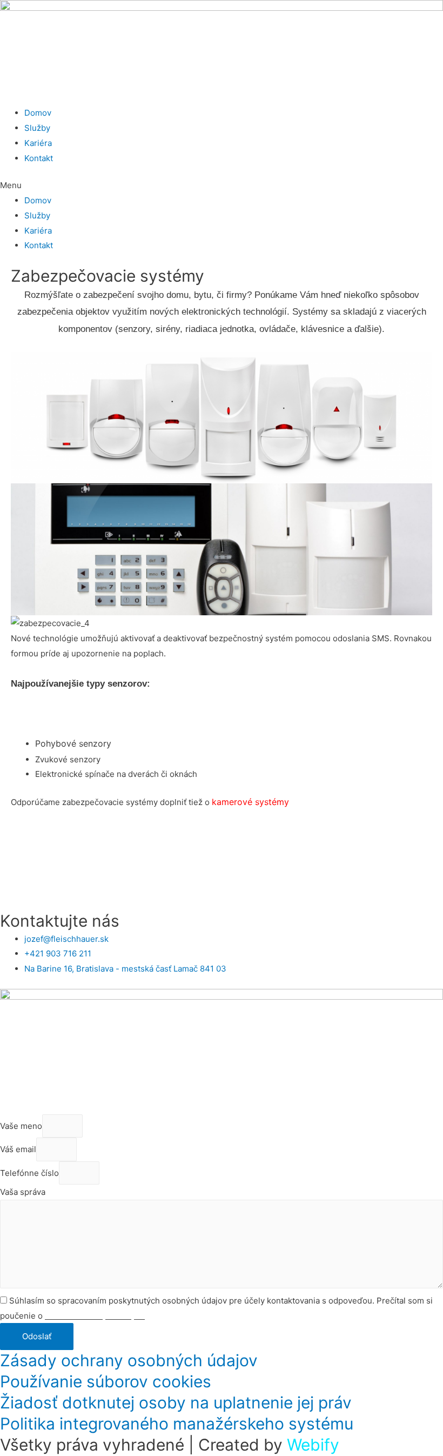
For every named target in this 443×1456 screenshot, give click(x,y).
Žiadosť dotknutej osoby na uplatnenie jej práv (176, 1402)
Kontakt (38, 158)
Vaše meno (21, 1126)
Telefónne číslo (29, 1173)
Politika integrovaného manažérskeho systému (176, 1423)
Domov (37, 113)
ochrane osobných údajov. (95, 1316)
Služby (37, 128)
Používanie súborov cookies (105, 1381)
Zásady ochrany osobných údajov (129, 1360)
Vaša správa (22, 1192)
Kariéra (38, 143)
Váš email (18, 1150)
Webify (313, 1444)
